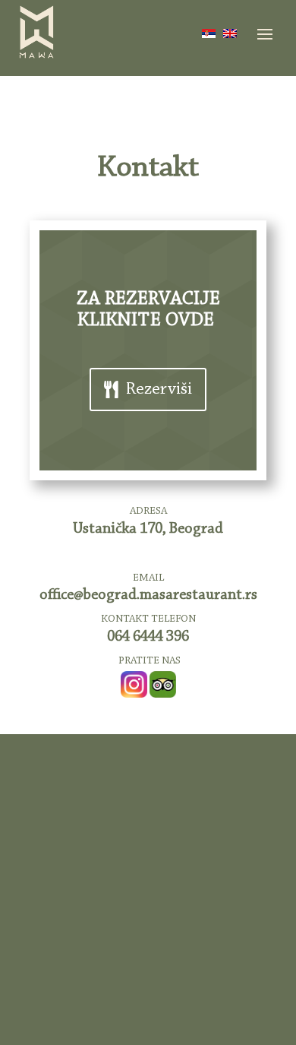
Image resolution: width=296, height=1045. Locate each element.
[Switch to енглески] (230, 33)
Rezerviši (159, 389)
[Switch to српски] (208, 33)
